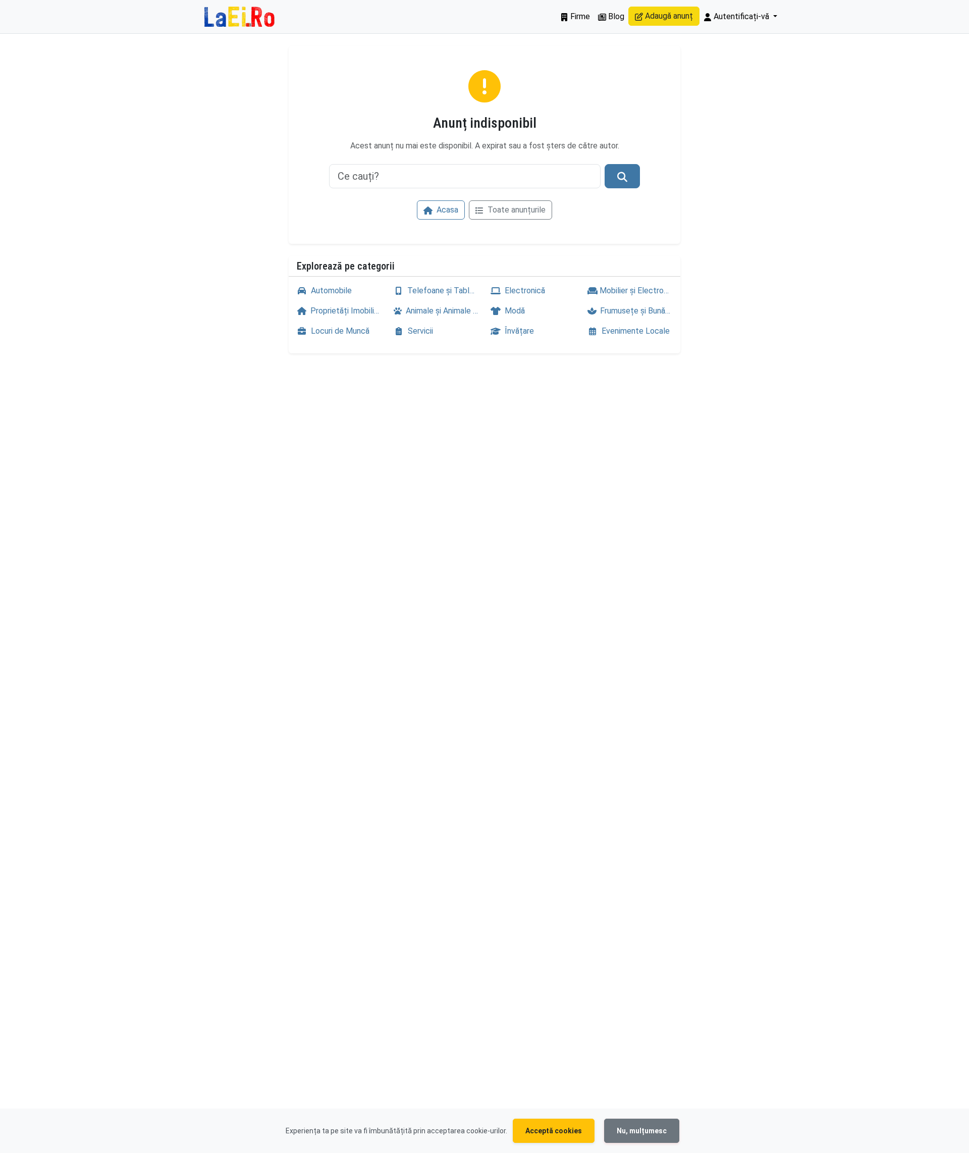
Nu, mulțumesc (642, 1131)
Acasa (446, 210)
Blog (615, 16)
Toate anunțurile (516, 210)
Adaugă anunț (668, 16)
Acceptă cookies (553, 1131)
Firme (579, 16)
